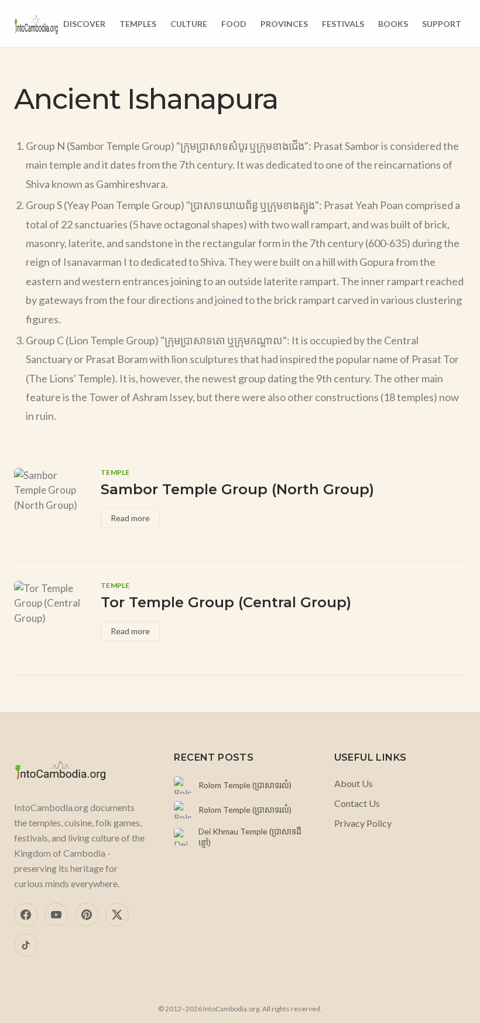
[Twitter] (117, 914)
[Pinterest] (86, 914)
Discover (84, 24)
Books (393, 24)
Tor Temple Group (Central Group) (226, 602)
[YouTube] (56, 914)
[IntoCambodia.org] (36, 23)
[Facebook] (25, 914)
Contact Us (357, 803)
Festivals (343, 24)
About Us (353, 783)
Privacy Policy (363, 823)
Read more (130, 518)
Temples (137, 24)
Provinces (284, 24)
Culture (188, 24)
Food (233, 24)
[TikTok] (25, 945)
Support (441, 24)
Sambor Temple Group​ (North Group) (237, 489)
